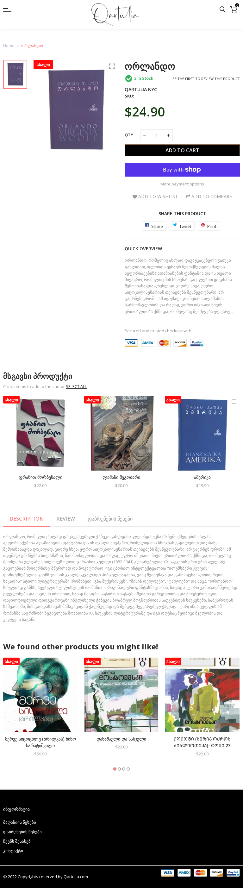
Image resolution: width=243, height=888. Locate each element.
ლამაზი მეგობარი (121, 477)
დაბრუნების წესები (110, 518)
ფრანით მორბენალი (40, 477)
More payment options (182, 184)
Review (65, 518)
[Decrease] (145, 135)
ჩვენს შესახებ (17, 841)
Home (9, 45)
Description (26, 518)
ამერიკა (202, 477)
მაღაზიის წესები (19, 822)
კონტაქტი (13, 851)
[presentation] (15, 446)
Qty (129, 135)
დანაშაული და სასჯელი (121, 739)
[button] (114, 769)
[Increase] (168, 135)
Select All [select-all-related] (76, 386)
